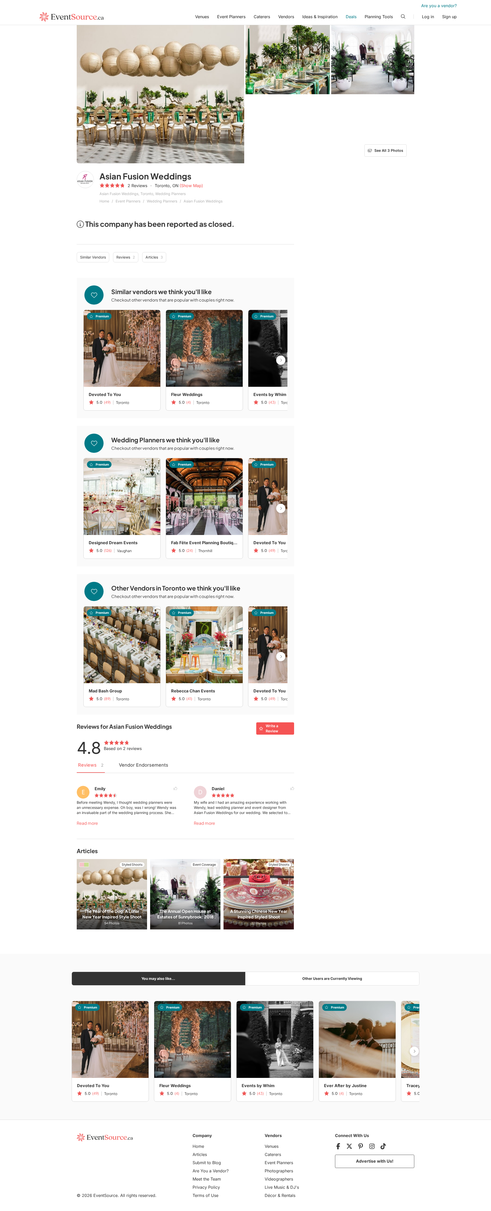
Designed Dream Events (113, 542)
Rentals (288, 1195)
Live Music (275, 1187)
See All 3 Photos (388, 150)
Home (104, 201)
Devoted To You (105, 394)
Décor (270, 1195)
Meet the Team (207, 1179)
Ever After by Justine (345, 1085)
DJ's (294, 1187)
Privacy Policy (206, 1187)
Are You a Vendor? (211, 1170)
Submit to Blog (207, 1162)
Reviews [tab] (91, 765)
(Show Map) (191, 185)
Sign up (449, 16)
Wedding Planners (162, 201)
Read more (87, 823)
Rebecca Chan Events (193, 690)
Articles (154, 257)
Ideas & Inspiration (320, 16)
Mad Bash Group (105, 690)
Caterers (262, 16)
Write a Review (272, 728)
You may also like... (158, 978)
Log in (428, 16)
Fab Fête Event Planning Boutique (204, 542)
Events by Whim (269, 394)
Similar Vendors (93, 257)
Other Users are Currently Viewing (332, 978)
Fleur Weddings (187, 394)
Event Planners (231, 16)
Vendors (286, 16)
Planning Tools (379, 16)
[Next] (280, 360)
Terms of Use (205, 1195)
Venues (202, 16)
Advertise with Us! (374, 1161)
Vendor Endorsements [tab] (143, 765)
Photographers (279, 1170)
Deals (351, 16)
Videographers (279, 1179)
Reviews (125, 257)
